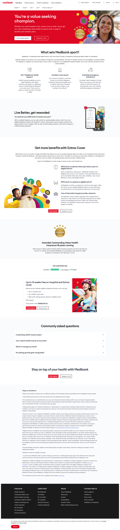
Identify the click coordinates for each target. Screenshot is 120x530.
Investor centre (65, 502)
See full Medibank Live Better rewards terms (67, 427)
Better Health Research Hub (69, 505)
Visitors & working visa (21, 502)
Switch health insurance (21, 497)
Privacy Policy (23, 523)
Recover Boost (47, 7)
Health (16, 7)
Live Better (41, 494)
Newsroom (64, 494)
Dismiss (15, 526)
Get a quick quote (23, 38)
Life (37, 7)
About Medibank (56, 3)
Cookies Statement (44, 505)
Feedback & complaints (91, 502)
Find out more (43, 308)
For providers (42, 497)
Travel (24, 7)
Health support (29, 3)
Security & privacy (43, 502)
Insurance (19, 3)
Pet (31, 7)
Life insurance (18, 510)
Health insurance (19, 492)
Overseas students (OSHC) (22, 500)
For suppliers (42, 500)
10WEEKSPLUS (43, 303)
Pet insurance (18, 507)
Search (108, 2)
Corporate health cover (21, 494)
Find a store (88, 497)
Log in (117, 2)
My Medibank (42, 492)
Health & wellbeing (42, 3)
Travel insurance (19, 505)
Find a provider (96, 2)
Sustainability (65, 500)
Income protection (20, 513)
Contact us (87, 494)
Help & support (85, 2)
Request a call (41, 38)
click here (61, 475)
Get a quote (53, 211)
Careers (63, 497)
